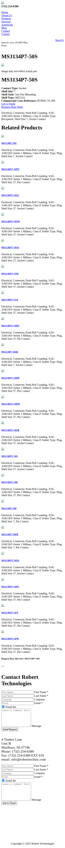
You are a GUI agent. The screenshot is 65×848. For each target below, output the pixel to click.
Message (36, 725)
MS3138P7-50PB (9, 534)
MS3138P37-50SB (10, 430)
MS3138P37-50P (9, 482)
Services (6, 21)
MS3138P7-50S (8, 143)
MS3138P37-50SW (10, 221)
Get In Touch (9, 803)
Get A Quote (8, 103)
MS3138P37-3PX (9, 612)
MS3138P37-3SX (9, 299)
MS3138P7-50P (9, 508)
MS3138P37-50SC (10, 195)
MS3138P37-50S (9, 456)
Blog (4, 27)
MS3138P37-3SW (10, 273)
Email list (11, 706)
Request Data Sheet (12, 106)
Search (59, 40)
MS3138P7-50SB (9, 352)
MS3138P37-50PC (10, 586)
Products (6, 18)
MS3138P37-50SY (10, 247)
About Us (6, 15)
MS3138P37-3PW (10, 638)
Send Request (10, 729)
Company (39, 699)
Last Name (41, 695)
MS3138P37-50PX (10, 325)
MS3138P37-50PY (10, 169)
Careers (5, 34)
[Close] (2, 666)
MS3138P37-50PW (10, 404)
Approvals (7, 24)
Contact (5, 30)
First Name (41, 692)
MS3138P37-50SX (10, 560)
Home (4, 12)
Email (38, 703)
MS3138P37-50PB (10, 378)
